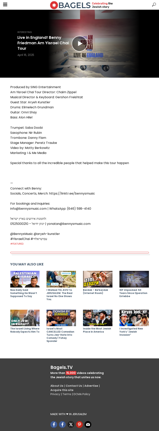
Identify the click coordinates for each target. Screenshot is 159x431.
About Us (56, 386)
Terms (66, 394)
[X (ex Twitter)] (70, 424)
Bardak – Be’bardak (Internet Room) (95, 291)
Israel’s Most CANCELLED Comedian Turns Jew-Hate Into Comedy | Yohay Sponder (60, 335)
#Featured (16, 243)
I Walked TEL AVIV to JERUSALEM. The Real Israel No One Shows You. (60, 294)
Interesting (24, 32)
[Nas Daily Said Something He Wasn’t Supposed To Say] (25, 279)
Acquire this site (61, 390)
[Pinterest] (79, 424)
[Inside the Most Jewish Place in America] (97, 318)
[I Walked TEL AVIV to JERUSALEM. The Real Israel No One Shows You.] (61, 279)
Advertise (91, 386)
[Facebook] (53, 424)
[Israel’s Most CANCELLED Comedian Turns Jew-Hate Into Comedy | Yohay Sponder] (61, 318)
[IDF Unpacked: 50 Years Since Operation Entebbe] (134, 279)
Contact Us (74, 386)
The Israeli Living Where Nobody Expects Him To (24, 330)
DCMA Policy (81, 394)
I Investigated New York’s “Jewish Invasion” (131, 331)
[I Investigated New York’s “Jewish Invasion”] (134, 318)
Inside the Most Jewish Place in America (97, 330)
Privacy (55, 394)
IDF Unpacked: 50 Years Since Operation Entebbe (133, 293)
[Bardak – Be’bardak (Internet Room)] (97, 279)
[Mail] (88, 424)
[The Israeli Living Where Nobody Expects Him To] (25, 318)
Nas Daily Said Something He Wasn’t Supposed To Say (23, 293)
